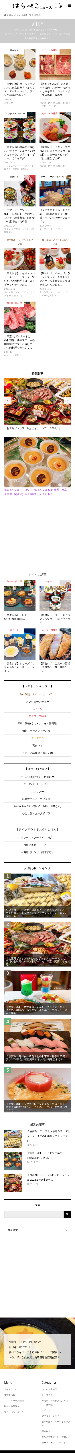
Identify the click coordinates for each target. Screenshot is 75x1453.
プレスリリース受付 (14, 1400)
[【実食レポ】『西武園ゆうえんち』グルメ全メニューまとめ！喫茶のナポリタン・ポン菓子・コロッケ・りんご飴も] (37, 992)
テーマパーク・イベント (37, 784)
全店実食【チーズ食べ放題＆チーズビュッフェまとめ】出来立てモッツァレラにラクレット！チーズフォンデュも (36, 912)
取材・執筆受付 (11, 1406)
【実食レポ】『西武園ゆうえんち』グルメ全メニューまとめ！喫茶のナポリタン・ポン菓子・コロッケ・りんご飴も (36, 1010)
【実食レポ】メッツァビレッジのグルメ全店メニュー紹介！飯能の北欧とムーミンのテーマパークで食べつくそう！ (36, 1107)
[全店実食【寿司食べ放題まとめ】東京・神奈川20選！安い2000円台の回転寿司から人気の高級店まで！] (37, 1041)
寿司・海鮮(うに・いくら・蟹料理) (37, 723)
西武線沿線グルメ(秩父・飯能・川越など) (37, 806)
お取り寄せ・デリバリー (37, 844)
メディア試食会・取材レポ (37, 752)
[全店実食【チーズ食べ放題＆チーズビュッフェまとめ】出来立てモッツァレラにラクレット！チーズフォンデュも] (37, 895)
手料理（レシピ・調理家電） (37, 852)
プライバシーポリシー (15, 1412)
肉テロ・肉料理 (37, 716)
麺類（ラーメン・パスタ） (37, 730)
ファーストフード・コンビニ (37, 837)
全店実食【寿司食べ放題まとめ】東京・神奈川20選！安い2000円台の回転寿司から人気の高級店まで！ (37, 1058)
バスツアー (37, 791)
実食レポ (37, 745)
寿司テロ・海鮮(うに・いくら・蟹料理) (55, 1402)
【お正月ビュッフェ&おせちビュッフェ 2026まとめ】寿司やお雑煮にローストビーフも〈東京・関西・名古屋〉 (37, 961)
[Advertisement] (37, 532)
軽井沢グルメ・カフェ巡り (37, 798)
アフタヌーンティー (37, 701)
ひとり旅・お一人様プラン (37, 813)
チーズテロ (37, 738)
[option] (37, 404)
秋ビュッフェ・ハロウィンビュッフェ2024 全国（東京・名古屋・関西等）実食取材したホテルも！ (36, 492)
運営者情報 (9, 1395)
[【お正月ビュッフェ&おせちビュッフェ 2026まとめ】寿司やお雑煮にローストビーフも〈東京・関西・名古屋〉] (37, 944)
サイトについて (11, 1389)
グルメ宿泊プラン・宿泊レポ (37, 776)
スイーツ (37, 708)
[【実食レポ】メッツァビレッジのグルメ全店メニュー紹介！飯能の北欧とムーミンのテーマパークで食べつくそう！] (37, 1089)
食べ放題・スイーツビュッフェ (37, 694)
